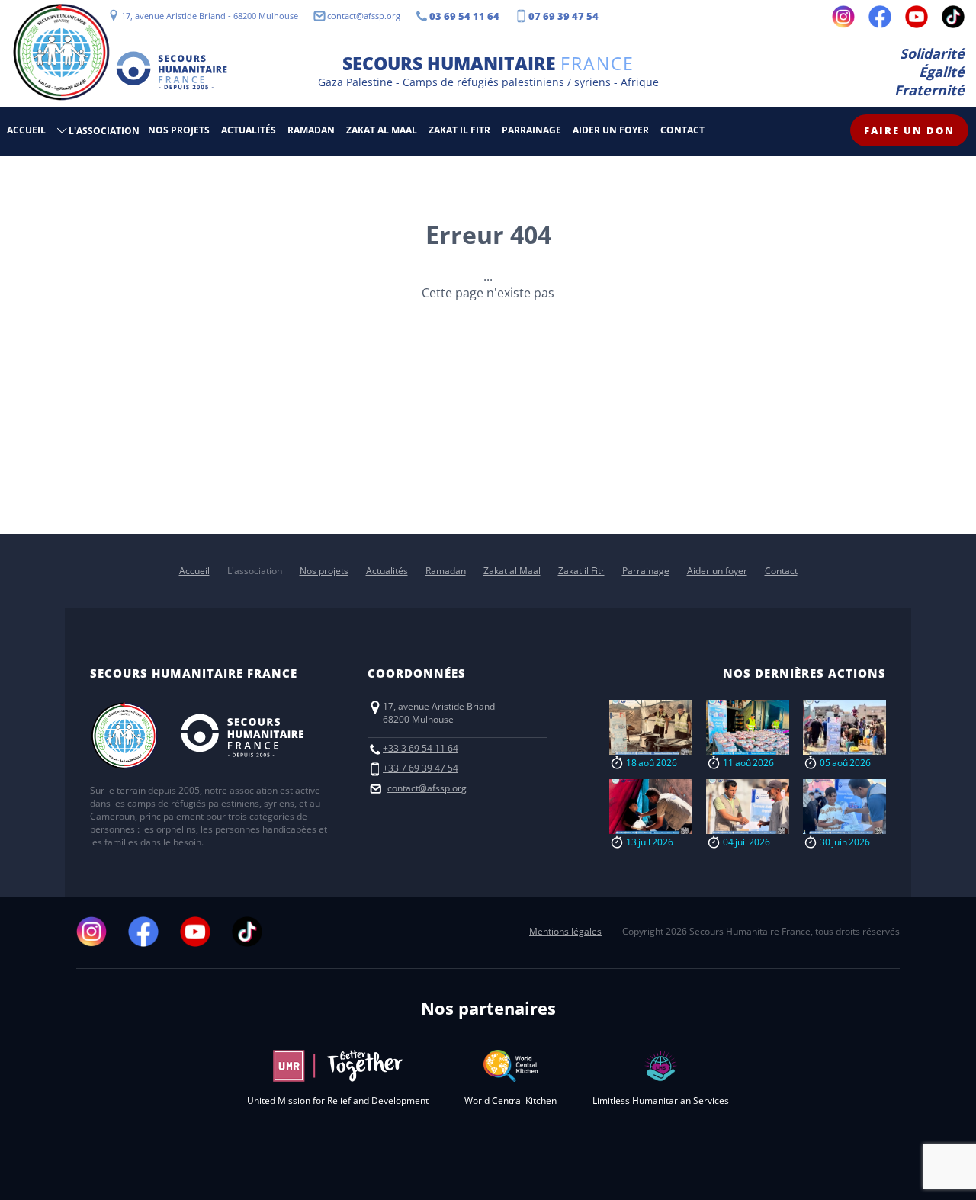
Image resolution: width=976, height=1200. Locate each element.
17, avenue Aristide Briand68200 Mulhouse (439, 713)
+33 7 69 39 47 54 (420, 768)
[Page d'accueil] (61, 53)
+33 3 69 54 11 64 (420, 748)
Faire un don (909, 130)
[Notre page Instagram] (843, 16)
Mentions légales (565, 931)
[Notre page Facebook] (879, 16)
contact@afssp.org (363, 15)
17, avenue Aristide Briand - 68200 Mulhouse (209, 15)
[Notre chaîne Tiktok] (953, 16)
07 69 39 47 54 (563, 16)
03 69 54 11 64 (464, 16)
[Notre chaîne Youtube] (916, 16)
